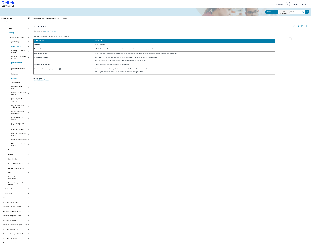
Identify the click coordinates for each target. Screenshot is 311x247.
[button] (288, 4)
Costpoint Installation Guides (12, 211)
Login (304, 4)
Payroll (10, 28)
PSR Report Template (17, 129)
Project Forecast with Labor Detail (17, 112)
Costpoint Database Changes (12, 206)
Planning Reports (15, 46)
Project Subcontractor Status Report (18, 124)
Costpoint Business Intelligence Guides (15, 225)
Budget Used (15, 74)
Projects (10, 154)
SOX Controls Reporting (15, 163)
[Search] (307, 12)
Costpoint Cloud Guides (10, 220)
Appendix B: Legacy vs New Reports (16, 183)
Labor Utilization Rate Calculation (18, 69)
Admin (5, 198)
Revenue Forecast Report (19, 139)
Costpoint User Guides (10, 238)
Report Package (14, 42)
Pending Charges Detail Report (18, 93)
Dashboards (8, 189)
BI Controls (8, 193)
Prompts (14, 78)
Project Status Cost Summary (17, 118)
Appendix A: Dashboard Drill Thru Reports (16, 177)
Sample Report (15, 82)
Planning (11, 33)
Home (35, 18)
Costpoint (47, 31)
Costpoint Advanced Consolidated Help (48, 18)
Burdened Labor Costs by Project (19, 57)
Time (9, 172)
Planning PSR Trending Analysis (18, 51)
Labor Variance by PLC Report (18, 87)
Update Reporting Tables (17, 37)
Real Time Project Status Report (18, 134)
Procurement (12, 150)
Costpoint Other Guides (10, 243)
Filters (269, 12)
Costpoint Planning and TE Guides (13, 234)
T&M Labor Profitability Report (18, 144)
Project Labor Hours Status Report (17, 106)
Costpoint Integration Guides (12, 215)
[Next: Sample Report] (289, 26)
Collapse (6, 21)
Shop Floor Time (13, 159)
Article (54, 31)
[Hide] (28, 18)
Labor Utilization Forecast (16, 63)
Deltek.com (279, 4)
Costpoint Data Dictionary (11, 202)
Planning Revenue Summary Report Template (16, 99)
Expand (2, 21)
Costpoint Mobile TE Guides (11, 229)
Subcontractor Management (16, 168)
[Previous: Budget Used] (286, 26)
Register (295, 4)
